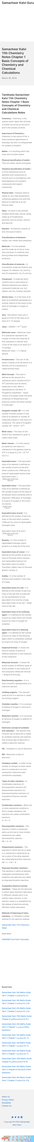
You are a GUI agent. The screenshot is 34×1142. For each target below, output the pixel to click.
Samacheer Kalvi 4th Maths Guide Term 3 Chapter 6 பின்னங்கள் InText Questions (16, 1069)
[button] (17, 1138)
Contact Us (6, 1106)
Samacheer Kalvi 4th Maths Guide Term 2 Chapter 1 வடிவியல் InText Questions (16, 1027)
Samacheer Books (22, 1140)
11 (13, 1140)
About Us (6, 1097)
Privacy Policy (8, 1100)
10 (9, 1140)
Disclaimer (6, 1103)
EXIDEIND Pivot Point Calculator (15, 939)
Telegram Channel (28, 1140)
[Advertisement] (17, 24)
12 (17, 1140)
